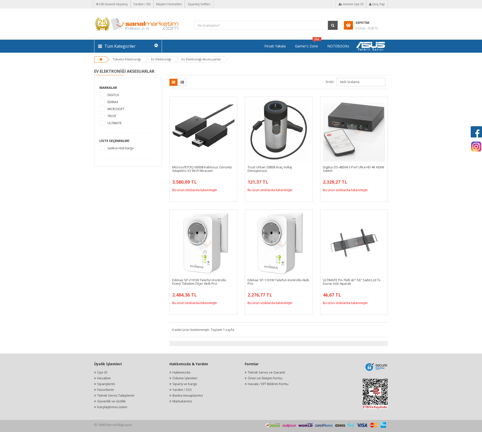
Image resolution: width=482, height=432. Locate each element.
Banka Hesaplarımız (187, 395)
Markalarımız (182, 401)
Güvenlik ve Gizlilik (111, 401)
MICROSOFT (115, 109)
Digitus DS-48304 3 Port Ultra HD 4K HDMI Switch (353, 169)
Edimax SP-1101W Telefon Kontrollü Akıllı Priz (278, 282)
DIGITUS (113, 95)
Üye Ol (102, 372)
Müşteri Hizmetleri (169, 4)
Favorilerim (105, 389)
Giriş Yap (378, 4)
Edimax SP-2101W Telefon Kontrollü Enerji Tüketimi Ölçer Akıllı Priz (199, 282)
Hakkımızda (181, 372)
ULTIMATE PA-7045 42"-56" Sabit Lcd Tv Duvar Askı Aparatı (352, 282)
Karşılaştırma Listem (112, 407)
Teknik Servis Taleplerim (115, 395)
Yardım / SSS (142, 4)
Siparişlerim (106, 384)
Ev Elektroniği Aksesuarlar (201, 59)
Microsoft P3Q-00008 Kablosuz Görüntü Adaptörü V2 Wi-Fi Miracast (202, 169)
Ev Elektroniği (161, 59)
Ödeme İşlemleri (184, 378)
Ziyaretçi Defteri (199, 4)
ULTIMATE (114, 123)
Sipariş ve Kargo (184, 384)
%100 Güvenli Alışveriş (112, 4)
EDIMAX (112, 102)
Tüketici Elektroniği (127, 59)
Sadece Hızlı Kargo (120, 148)
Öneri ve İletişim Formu (265, 378)
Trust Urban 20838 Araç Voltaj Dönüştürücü (270, 169)
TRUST (111, 116)
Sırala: (330, 82)
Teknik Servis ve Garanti (266, 372)
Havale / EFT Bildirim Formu (268, 384)
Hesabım (104, 378)
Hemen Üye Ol (353, 4)
